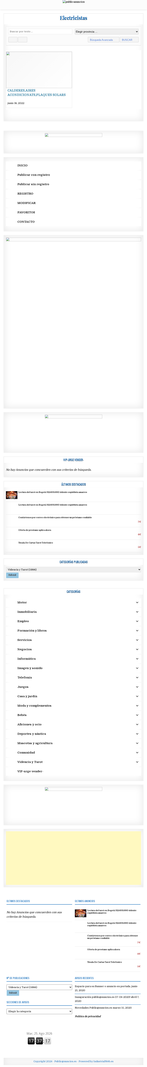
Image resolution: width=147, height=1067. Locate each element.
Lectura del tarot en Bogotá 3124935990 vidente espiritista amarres (52, 492)
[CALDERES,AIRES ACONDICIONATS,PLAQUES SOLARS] (39, 80)
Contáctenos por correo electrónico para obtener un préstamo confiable (55, 517)
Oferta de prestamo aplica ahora (34, 530)
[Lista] (22, 39)
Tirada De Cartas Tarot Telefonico (35, 543)
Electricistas (73, 17)
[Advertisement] (73, 858)
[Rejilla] (12, 39)
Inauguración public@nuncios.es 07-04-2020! (102, 997)
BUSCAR (127, 39)
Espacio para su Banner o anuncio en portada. (103, 986)
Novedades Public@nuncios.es (93, 1007)
